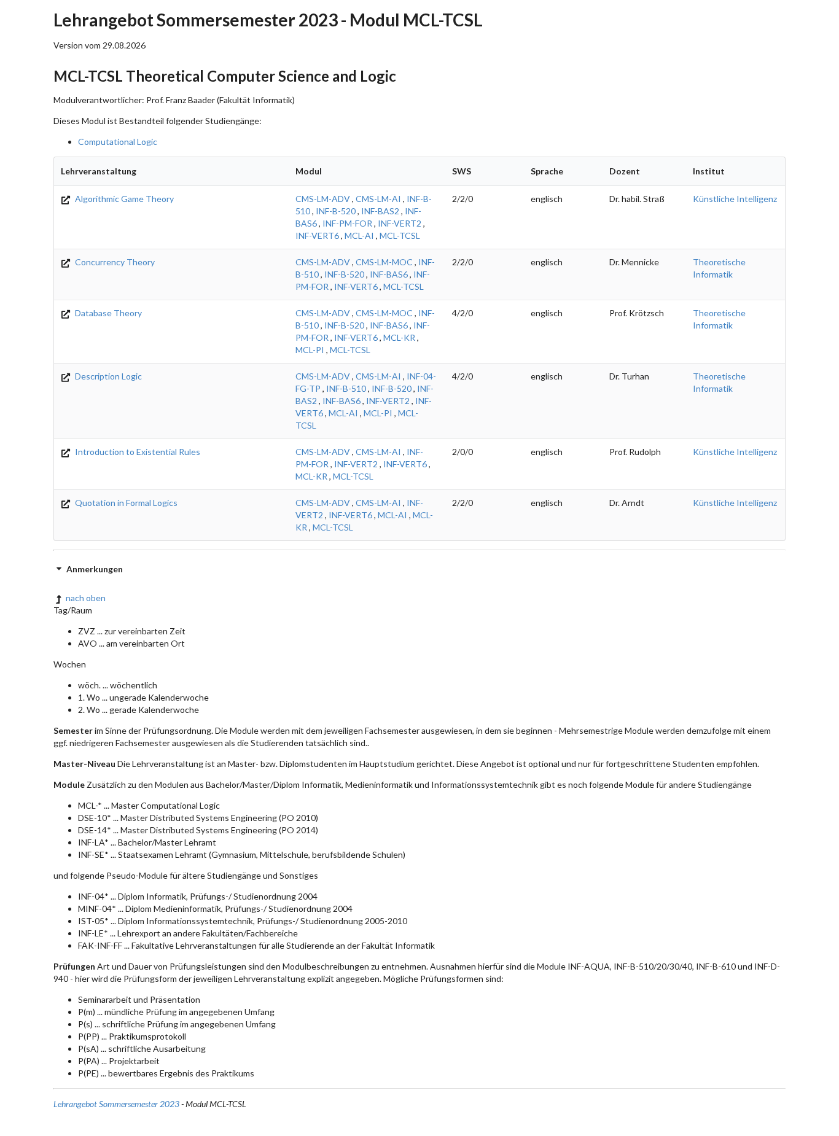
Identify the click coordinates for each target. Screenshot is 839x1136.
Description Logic (107, 376)
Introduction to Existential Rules (136, 451)
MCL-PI (309, 349)
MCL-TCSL (400, 235)
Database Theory (107, 313)
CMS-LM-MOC (384, 262)
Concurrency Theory (114, 262)
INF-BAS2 (380, 211)
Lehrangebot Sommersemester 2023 (116, 1104)
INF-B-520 (336, 211)
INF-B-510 (346, 388)
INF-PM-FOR (347, 223)
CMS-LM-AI (378, 198)
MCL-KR (399, 337)
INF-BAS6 (389, 274)
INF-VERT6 (317, 235)
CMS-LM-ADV (322, 198)
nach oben (86, 598)
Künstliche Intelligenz (735, 198)
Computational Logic (117, 141)
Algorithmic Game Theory (123, 198)
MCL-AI (359, 235)
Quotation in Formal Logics (125, 502)
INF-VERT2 (399, 223)
